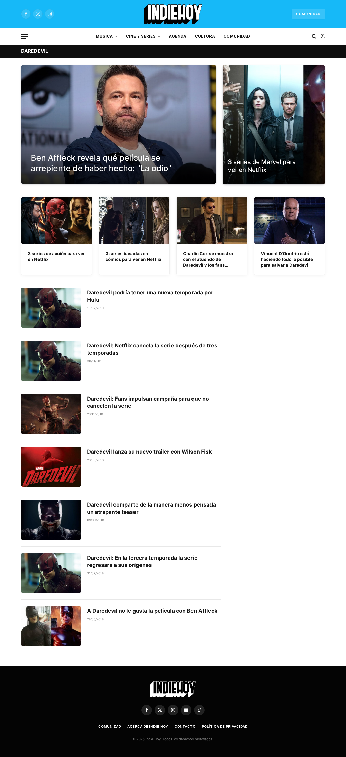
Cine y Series (141, 36)
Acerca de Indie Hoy (147, 726)
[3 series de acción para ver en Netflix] (56, 220)
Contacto (185, 726)
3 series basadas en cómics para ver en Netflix (133, 256)
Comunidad (308, 14)
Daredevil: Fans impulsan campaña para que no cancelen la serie (148, 402)
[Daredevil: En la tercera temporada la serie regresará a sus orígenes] (51, 573)
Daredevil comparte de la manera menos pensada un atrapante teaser (151, 508)
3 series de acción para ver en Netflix (56, 256)
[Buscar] (314, 36)
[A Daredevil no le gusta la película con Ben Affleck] (51, 626)
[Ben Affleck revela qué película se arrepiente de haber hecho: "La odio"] (118, 124)
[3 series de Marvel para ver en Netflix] (274, 124)
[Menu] (24, 36)
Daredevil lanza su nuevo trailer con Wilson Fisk (149, 451)
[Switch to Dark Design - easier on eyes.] (322, 36)
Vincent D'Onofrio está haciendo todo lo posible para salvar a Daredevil (287, 259)
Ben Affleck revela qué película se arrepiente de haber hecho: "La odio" (101, 163)
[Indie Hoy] (173, 14)
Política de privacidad (225, 726)
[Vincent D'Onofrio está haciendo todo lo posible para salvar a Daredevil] (289, 220)
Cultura (205, 36)
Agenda (177, 36)
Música (104, 36)
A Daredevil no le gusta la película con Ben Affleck (152, 611)
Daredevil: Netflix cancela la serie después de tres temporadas (152, 349)
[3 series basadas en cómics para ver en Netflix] (134, 220)
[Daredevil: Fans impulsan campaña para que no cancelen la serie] (51, 414)
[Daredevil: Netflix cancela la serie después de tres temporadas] (51, 361)
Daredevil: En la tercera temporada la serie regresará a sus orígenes (142, 561)
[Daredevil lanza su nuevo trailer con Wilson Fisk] (51, 467)
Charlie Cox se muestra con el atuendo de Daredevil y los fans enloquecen (208, 259)
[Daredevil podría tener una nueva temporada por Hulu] (51, 308)
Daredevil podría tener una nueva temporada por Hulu (150, 296)
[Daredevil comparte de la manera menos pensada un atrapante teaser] (51, 520)
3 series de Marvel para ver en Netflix (262, 165)
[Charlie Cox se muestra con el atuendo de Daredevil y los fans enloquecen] (212, 220)
